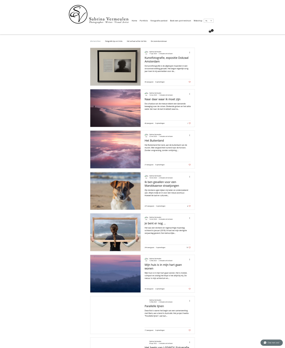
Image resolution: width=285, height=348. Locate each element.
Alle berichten (95, 41)
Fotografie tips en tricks (113, 41)
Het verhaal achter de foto (136, 41)
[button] (144, 20)
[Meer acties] (190, 52)
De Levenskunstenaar (159, 41)
